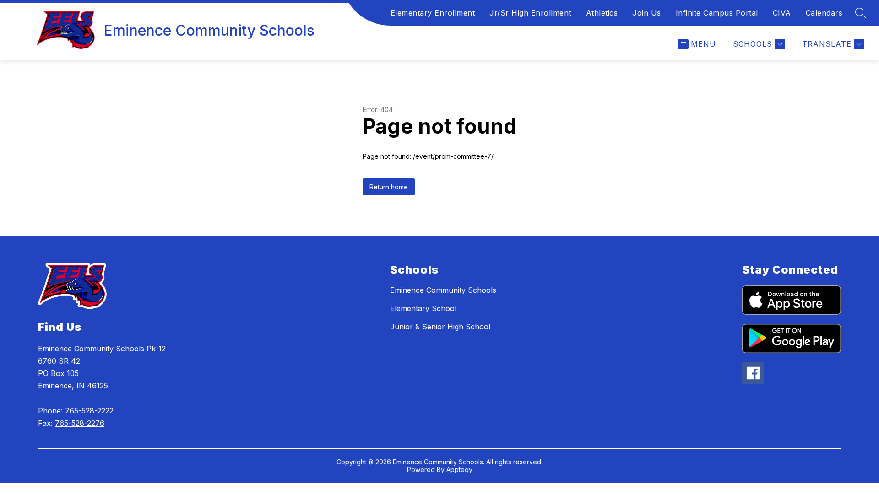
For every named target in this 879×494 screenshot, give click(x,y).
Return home (388, 187)
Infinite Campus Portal (717, 12)
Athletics (602, 12)
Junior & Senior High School (440, 326)
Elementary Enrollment (433, 12)
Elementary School (423, 308)
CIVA (782, 12)
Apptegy (459, 469)
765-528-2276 (79, 423)
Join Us (646, 12)
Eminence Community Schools (443, 290)
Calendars (824, 12)
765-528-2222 (89, 410)
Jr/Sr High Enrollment (530, 12)
